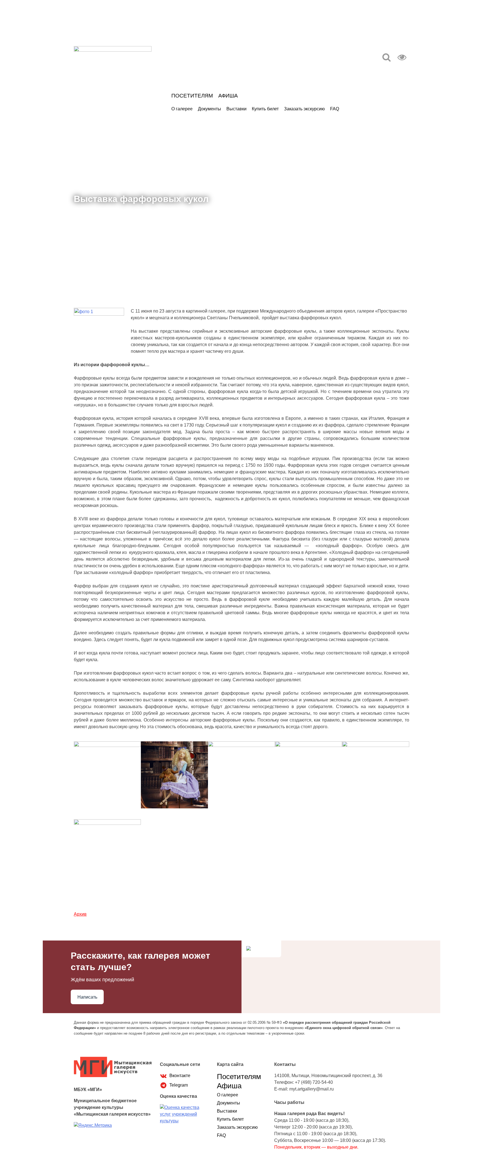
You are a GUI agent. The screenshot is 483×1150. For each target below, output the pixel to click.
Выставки (236, 108)
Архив (80, 914)
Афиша (228, 96)
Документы (209, 108)
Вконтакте (179, 1075)
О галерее (182, 108)
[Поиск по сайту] (386, 58)
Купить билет (265, 108)
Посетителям (192, 96)
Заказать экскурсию (304, 108)
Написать (87, 997)
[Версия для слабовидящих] (401, 58)
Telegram (178, 1085)
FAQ (334, 108)
